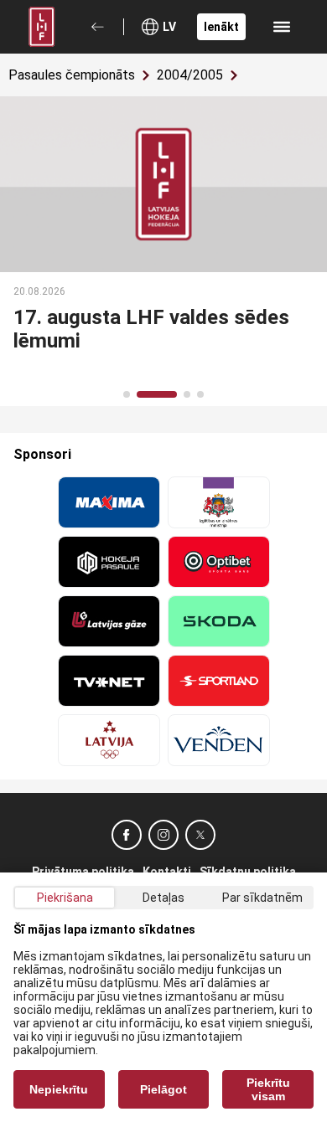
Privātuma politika (83, 871)
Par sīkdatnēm (262, 897)
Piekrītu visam (268, 1089)
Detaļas (163, 897)
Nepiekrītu (58, 1089)
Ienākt (221, 26)
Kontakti (167, 871)
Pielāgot (163, 1089)
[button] (126, 394)
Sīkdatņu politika (248, 871)
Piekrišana (65, 897)
